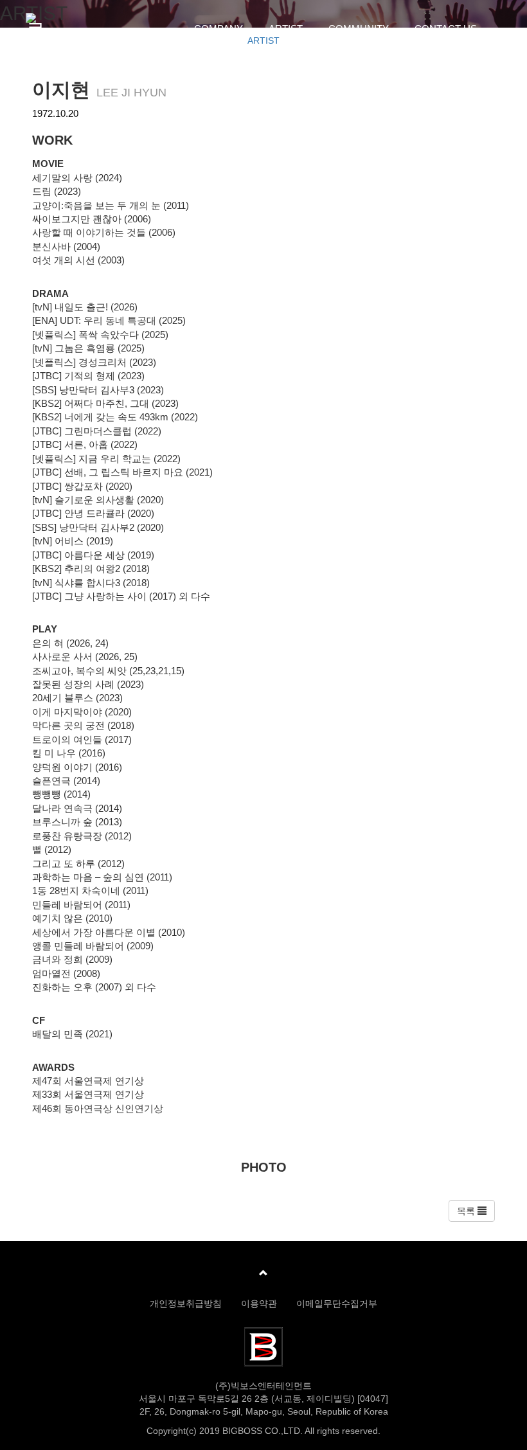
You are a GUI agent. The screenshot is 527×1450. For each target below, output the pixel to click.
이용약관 (259, 1303)
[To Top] (263, 1273)
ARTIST (286, 28)
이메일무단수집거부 (336, 1303)
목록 (467, 1211)
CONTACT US (446, 28)
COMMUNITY (358, 28)
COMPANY (218, 28)
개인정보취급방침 (186, 1303)
